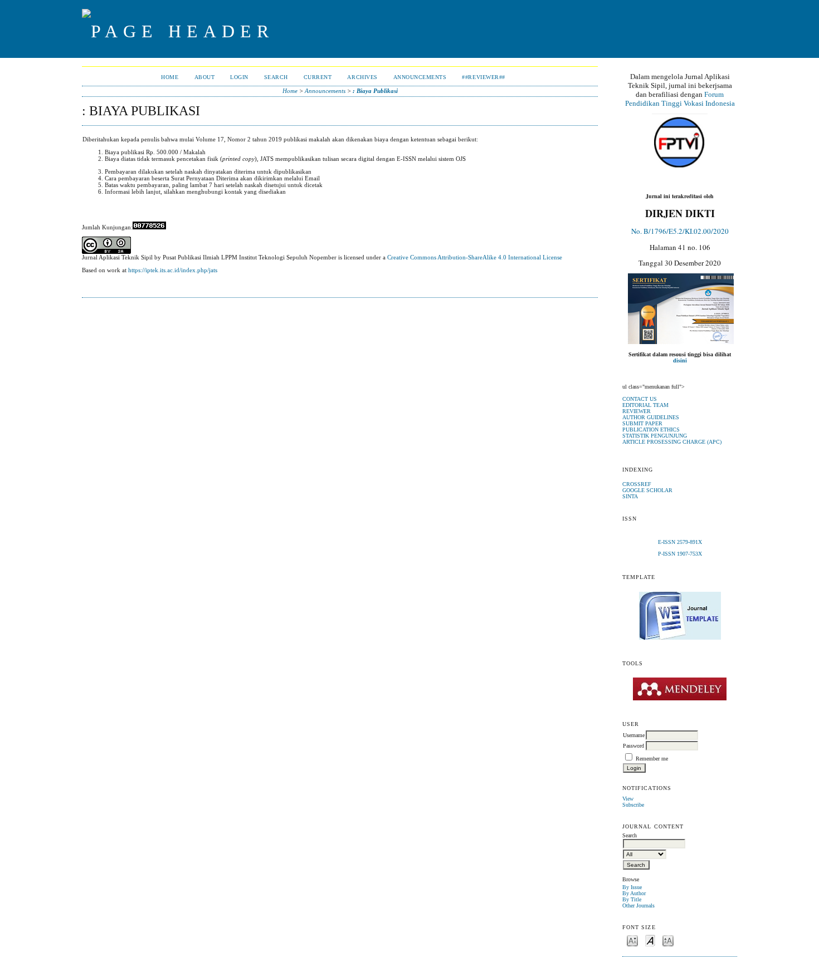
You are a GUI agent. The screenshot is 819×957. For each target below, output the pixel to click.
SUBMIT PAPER (642, 423)
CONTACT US (639, 399)
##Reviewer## (483, 77)
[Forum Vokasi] (679, 143)
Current (318, 77)
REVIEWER (636, 411)
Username (634, 735)
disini (680, 360)
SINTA (630, 496)
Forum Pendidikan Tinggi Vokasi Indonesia (680, 98)
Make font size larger (668, 940)
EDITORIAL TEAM (645, 405)
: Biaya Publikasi (375, 90)
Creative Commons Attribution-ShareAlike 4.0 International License (474, 257)
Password (633, 746)
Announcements (420, 77)
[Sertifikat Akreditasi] (681, 342)
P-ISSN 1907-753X (680, 554)
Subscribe (633, 805)
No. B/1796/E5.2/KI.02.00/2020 (680, 231)
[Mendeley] (679, 689)
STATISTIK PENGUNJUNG (654, 436)
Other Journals (638, 905)
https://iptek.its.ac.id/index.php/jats (172, 270)
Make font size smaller (632, 940)
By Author (634, 893)
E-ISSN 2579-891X (680, 542)
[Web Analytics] (149, 227)
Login (239, 77)
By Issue (632, 887)
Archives (362, 77)
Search (276, 77)
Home (169, 77)
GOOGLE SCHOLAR (647, 490)
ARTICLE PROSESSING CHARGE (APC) (672, 442)
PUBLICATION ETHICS (651, 429)
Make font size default (650, 940)
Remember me (652, 758)
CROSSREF (636, 484)
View (627, 799)
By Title (631, 899)
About (204, 77)
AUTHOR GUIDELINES (650, 417)
